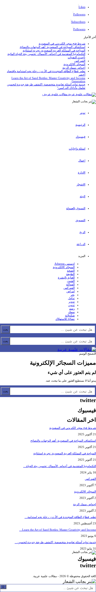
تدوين (71, 305)
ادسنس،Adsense (64, 263)
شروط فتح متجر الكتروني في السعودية (62, 43)
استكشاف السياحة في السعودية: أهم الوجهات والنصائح (52, 47)
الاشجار (81, 184)
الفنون (71, 280)
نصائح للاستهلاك (65, 318)
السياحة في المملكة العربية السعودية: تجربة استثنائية (54, 50)
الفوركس (79, 60)
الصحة (71, 270)
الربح (82, 232)
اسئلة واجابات (77, 148)
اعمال (81, 160)
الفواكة (70, 284)
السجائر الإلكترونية (74, 64)
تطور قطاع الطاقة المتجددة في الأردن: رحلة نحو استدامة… (60, 517)
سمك (71, 312)
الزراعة (81, 244)
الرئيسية (80, 124)
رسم (72, 308)
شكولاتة (70, 315)
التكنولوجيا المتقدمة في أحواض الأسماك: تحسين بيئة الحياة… (59, 466)
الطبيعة (70, 274)
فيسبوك (80, 136)
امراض (70, 291)
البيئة (82, 196)
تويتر (82, 112)
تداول (71, 298)
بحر (72, 294)
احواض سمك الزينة (73, 67)
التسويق (80, 220)
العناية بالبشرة (66, 277)
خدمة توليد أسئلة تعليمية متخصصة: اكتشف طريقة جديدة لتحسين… (55, 542)
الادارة (81, 172)
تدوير (72, 301)
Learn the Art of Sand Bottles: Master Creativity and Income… (57, 529)
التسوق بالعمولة (75, 208)
